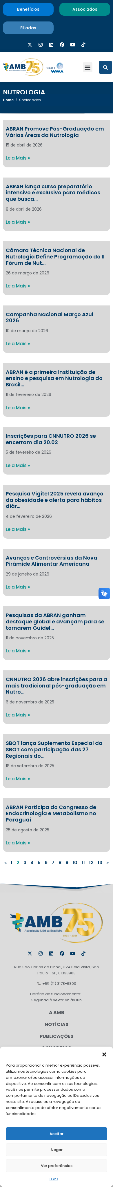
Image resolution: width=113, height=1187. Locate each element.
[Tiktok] (83, 44)
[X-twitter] (29, 44)
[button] (104, 1054)
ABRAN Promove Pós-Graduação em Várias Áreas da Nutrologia (55, 132)
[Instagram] (40, 44)
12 (91, 862)
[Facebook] (62, 44)
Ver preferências (56, 1165)
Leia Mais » (18, 158)
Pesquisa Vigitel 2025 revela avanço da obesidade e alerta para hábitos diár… (54, 500)
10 (74, 862)
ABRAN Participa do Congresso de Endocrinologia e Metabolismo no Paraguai (51, 813)
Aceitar (56, 1134)
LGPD (54, 1179)
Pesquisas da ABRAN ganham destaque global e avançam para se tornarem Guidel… (55, 621)
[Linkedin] (51, 44)
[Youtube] (72, 44)
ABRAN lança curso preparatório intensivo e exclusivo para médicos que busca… (53, 192)
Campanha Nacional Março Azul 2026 (49, 317)
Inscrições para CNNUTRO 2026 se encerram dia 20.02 (51, 439)
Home (8, 99)
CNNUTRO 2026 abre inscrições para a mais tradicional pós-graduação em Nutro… (56, 685)
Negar (57, 1149)
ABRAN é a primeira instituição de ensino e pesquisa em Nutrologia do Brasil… (54, 378)
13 (100, 862)
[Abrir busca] (105, 67)
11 (83, 862)
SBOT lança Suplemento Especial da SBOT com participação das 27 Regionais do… (54, 749)
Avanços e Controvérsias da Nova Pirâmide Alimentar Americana (51, 561)
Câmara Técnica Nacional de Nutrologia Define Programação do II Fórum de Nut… (55, 256)
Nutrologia (24, 92)
